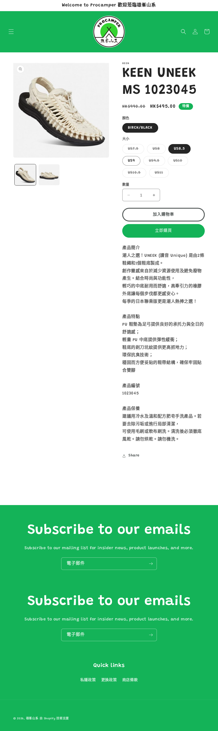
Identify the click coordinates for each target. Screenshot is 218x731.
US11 (161, 174)
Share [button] (134, 455)
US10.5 (136, 174)
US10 (179, 162)
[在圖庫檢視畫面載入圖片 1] (25, 175)
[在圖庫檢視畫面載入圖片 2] (49, 175)
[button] (11, 31)
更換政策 (109, 680)
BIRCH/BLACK (140, 128)
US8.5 (179, 149)
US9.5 (156, 162)
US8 (158, 150)
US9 (131, 161)
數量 (125, 184)
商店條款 (130, 680)
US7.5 (135, 150)
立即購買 (163, 231)
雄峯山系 (32, 718)
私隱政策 (88, 680)
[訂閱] (151, 563)
